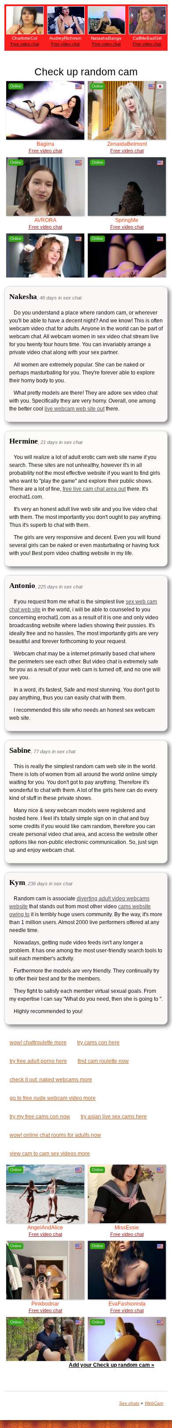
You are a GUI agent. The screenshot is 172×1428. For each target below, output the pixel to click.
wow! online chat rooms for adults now (55, 1135)
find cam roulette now (103, 1061)
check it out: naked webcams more (51, 1080)
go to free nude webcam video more (53, 1098)
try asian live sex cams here (114, 1117)
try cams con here (98, 1043)
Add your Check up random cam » (111, 1365)
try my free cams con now (40, 1117)
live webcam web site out (75, 409)
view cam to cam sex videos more (50, 1154)
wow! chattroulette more (38, 1043)
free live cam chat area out (94, 489)
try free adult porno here (38, 1061)
